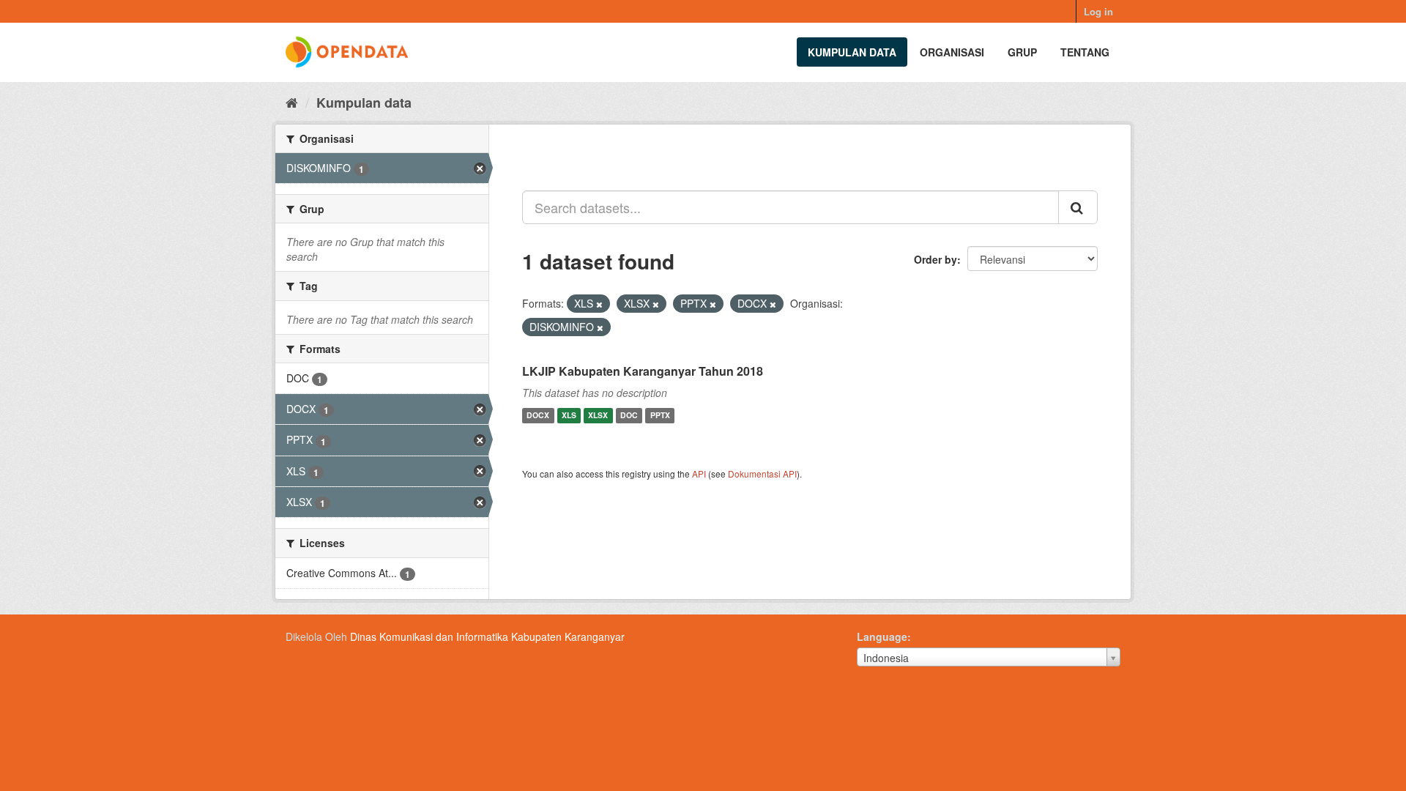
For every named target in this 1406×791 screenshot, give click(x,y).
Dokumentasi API (762, 473)
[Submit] (1078, 207)
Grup (1022, 52)
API (699, 473)
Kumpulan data (852, 52)
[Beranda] (292, 101)
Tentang (1084, 52)
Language (882, 636)
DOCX (538, 415)
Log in (1098, 11)
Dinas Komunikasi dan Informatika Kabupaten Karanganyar (487, 636)
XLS (569, 415)
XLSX (598, 415)
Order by (935, 259)
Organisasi (952, 52)
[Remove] (599, 304)
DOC (629, 415)
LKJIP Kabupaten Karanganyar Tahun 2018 (642, 371)
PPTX (660, 415)
